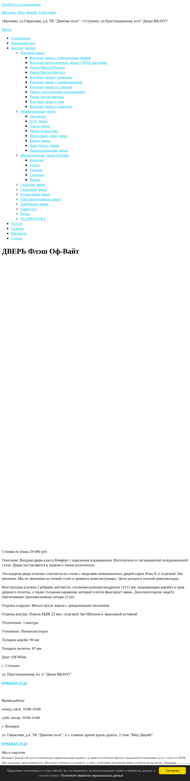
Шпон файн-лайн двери (48, 135)
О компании (21, 38)
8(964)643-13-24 (14, 683)
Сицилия (37, 174)
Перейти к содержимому (21, 4)
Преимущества (23, 42)
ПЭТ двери (39, 120)
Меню (7, 29)
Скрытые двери (32, 184)
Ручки (25, 213)
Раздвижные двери (35, 194)
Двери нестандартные (47, 96)
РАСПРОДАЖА (33, 218)
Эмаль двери (40, 125)
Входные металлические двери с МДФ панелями (68, 62)
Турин (35, 164)
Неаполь (36, 160)
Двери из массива (44, 130)
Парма (35, 179)
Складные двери (33, 189)
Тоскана (36, 169)
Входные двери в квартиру (51, 106)
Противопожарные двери (40, 199)
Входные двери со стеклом (51, 86)
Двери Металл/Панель (47, 67)
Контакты (19, 233)
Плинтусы (28, 208)
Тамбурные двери (34, 203)
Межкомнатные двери (37, 111)
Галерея (17, 228)
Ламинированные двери (49, 150)
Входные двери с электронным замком (60, 57)
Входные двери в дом (47, 101)
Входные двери (32, 52)
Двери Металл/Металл (47, 72)
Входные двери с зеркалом (51, 77)
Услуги (16, 223)
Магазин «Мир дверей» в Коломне (29, 13)
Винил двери (40, 140)
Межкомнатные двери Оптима (44, 155)
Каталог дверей (23, 47)
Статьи (16, 238)
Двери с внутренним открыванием (57, 91)
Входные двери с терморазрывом (56, 81)
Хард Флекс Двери (44, 145)
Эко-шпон (38, 116)
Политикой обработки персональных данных (92, 775)
